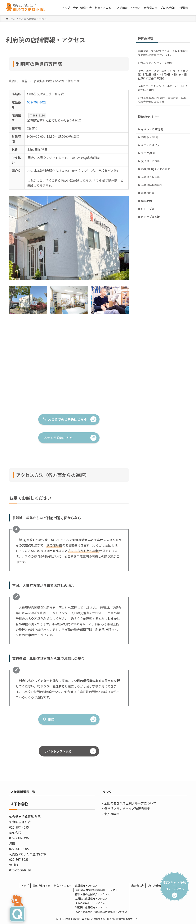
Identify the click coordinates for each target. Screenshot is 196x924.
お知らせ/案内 (149, 137)
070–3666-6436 (20, 870)
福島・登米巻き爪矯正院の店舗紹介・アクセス (101, 911)
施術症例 (146, 201)
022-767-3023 (37, 102)
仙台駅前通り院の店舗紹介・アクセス (96, 890)
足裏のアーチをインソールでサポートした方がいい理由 (163, 88)
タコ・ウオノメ (150, 145)
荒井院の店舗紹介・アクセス (91, 898)
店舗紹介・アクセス (86, 885)
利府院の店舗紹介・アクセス (91, 907)
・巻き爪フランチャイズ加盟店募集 (125, 808)
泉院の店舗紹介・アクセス (90, 903)
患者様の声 (147, 193)
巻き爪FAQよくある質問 (155, 169)
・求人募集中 (110, 814)
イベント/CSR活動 (152, 129)
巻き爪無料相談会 (152, 185)
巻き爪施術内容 (41, 885)
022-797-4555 (19, 827)
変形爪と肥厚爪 (150, 161)
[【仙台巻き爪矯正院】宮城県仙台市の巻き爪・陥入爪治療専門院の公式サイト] (26, 7)
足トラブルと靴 (150, 217)
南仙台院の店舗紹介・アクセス (92, 894)
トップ (25, 885)
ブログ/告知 (148, 153)
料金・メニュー (62, 885)
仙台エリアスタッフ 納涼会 (155, 63)
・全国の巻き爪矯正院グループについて (128, 803)
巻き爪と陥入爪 (150, 177)
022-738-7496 (19, 838)
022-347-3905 (19, 848)
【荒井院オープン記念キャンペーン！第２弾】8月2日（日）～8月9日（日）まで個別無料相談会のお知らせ (163, 74)
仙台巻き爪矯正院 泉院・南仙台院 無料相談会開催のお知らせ (162, 100)
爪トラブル (147, 209)
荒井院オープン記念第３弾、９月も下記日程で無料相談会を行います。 (163, 53)
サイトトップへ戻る (58, 751)
